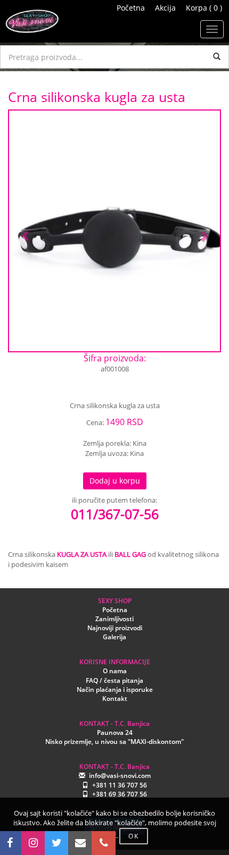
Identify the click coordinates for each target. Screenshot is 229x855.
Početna (131, 8)
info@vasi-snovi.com (120, 775)
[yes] (217, 57)
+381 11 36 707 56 (119, 785)
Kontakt (114, 698)
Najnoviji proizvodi (114, 627)
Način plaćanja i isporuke (115, 689)
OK (133, 836)
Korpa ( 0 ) (204, 8)
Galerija (114, 636)
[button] (24, 231)
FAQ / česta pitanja (114, 680)
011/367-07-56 (115, 514)
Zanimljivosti (114, 618)
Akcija (165, 8)
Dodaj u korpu (114, 481)
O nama (115, 670)
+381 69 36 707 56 (119, 794)
